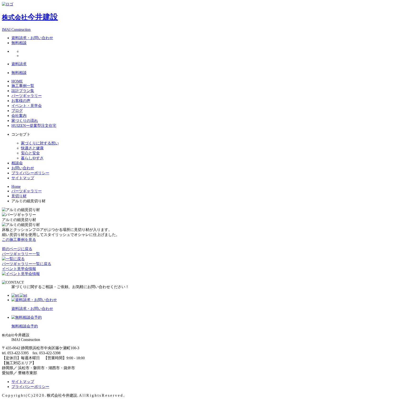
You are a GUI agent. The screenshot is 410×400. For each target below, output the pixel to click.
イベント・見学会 (26, 106)
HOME (17, 81)
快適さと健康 (32, 148)
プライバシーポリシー (30, 173)
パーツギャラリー (26, 96)
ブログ (17, 111)
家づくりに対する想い (40, 143)
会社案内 (19, 116)
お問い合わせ (22, 168)
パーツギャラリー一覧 (21, 254)
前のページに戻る (17, 249)
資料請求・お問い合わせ (32, 38)
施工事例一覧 (22, 86)
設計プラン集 (22, 91)
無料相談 (19, 43)
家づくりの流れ (24, 121)
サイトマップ (22, 178)
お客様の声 (20, 101)
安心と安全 (30, 153)
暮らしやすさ (32, 158)
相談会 (17, 163)
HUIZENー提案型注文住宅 (33, 126)
